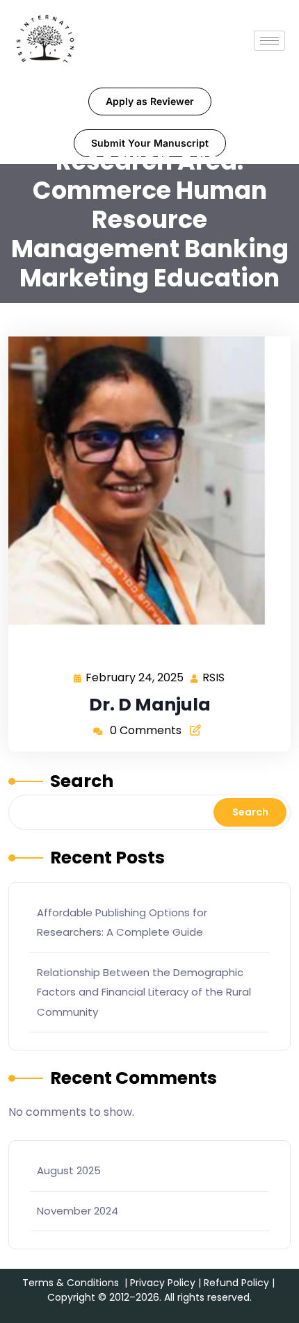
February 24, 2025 (135, 676)
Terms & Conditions (70, 1283)
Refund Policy (236, 1283)
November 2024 (77, 1210)
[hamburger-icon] (269, 41)
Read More (144, 496)
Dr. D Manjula (150, 704)
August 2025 (69, 1170)
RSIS (214, 676)
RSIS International (142, 312)
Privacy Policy (162, 1283)
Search (81, 781)
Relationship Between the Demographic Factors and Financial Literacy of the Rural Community (144, 992)
